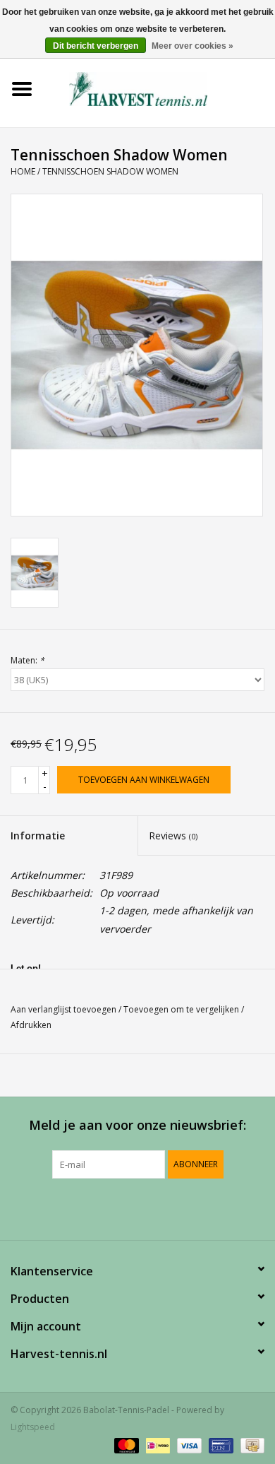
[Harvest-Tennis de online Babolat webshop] (159, 88)
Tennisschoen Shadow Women (110, 171)
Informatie (38, 835)
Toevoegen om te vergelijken (182, 1009)
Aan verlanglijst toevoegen (63, 1009)
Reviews (173, 835)
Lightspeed (33, 1427)
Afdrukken (31, 1025)
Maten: (27, 660)
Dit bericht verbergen (95, 46)
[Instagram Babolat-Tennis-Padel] (175, 1207)
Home (23, 171)
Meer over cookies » (192, 46)
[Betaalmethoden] (125, 1445)
